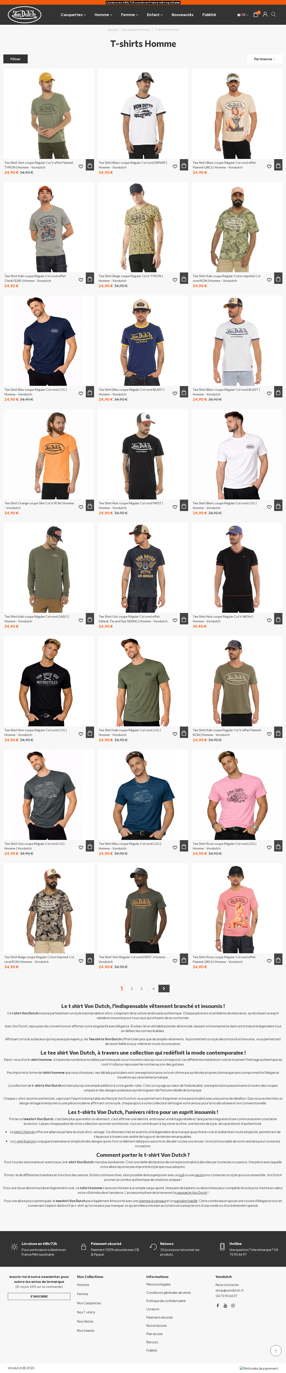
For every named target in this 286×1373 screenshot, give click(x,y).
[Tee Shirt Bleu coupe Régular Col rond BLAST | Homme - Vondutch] (143, 340)
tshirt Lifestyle (24, 1132)
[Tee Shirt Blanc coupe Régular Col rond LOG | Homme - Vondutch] (237, 454)
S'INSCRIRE (39, 1296)
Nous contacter (227, 1285)
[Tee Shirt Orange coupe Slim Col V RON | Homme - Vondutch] (49, 454)
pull (181, 1175)
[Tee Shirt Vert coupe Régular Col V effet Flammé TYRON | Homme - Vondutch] (49, 114)
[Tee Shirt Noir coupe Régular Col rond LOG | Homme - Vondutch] (49, 681)
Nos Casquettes (89, 1303)
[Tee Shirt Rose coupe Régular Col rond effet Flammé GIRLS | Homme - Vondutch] (237, 908)
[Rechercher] (273, 14)
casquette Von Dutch (191, 1192)
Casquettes (72, 14)
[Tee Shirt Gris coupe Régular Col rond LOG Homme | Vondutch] (49, 795)
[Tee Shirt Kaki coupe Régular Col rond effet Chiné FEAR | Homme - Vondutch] (49, 227)
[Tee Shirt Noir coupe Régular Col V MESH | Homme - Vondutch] (237, 568)
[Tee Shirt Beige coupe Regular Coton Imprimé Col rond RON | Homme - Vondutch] (49, 908)
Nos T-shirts (86, 1312)
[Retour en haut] (276, 1350)
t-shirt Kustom (25, 1141)
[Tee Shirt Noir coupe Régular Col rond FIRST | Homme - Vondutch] (143, 454)
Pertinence (263, 59)
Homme (102, 14)
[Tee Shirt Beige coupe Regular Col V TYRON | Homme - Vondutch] (143, 227)
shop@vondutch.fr (230, 1290)
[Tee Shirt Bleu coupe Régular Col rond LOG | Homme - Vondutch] (49, 340)
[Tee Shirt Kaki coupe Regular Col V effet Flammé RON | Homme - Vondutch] (237, 681)
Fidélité (209, 14)
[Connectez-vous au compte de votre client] (265, 15)
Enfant (153, 14)
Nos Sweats (86, 1330)
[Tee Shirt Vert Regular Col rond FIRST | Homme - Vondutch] (143, 908)
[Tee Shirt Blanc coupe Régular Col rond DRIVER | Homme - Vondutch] (143, 114)
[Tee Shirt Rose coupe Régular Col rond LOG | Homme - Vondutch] (237, 795)
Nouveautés (182, 14)
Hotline (235, 1243)
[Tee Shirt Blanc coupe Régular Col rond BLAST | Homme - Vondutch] (237, 340)
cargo (150, 1188)
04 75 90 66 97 (227, 1296)
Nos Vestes (85, 1321)
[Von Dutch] (24, 14)
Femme (128, 14)
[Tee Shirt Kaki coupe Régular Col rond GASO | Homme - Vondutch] (49, 568)
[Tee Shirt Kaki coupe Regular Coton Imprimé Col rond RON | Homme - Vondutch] (237, 227)
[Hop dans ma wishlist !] (80, 166)
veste (199, 1175)
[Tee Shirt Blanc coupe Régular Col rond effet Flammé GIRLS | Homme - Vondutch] (237, 114)
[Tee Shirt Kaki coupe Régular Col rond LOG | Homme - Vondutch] (143, 681)
